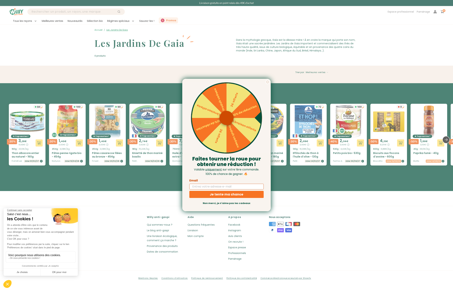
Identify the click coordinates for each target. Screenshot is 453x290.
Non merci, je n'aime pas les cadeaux (226, 203)
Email (193, 180)
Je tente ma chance (226, 194)
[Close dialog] (267, 82)
